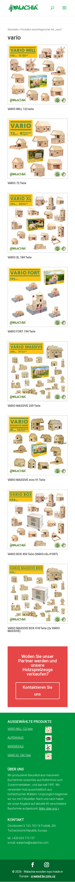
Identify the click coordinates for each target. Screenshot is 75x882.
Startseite (13, 29)
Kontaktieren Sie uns (37, 690)
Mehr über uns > (49, 808)
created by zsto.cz (43, 876)
